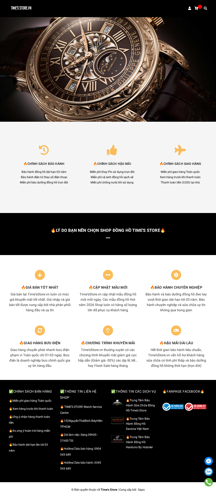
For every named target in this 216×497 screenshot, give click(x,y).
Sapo (141, 489)
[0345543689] (208, 482)
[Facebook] (208, 461)
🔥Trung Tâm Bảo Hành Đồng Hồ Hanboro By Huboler (139, 442)
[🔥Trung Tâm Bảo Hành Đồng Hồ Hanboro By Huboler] (117, 439)
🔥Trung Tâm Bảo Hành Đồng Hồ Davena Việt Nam (138, 423)
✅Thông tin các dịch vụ (133, 391)
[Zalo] (208, 471)
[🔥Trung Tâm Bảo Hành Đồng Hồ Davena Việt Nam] (117, 420)
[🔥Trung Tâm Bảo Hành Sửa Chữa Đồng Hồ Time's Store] (117, 402)
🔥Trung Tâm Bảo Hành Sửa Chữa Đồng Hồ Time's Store (140, 405)
